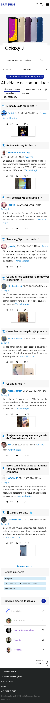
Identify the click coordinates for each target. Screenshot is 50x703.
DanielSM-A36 (14, 519)
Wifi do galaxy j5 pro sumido (22, 197)
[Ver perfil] (4, 113)
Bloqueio (8, 578)
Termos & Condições (11, 676)
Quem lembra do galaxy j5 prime (25, 331)
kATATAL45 (13, 478)
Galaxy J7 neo (14, 383)
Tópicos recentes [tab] (12, 90)
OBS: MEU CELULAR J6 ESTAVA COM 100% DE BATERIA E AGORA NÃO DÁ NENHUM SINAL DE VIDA (22, 583)
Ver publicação (10, 118)
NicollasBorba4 (15, 286)
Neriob (11, 113)
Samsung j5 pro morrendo (21, 239)
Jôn (9, 444)
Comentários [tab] (10, 93)
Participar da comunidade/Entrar (26, 77)
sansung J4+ (10, 588)
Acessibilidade (8, 672)
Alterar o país (8, 691)
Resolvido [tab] (26, 93)
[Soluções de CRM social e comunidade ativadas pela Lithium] (42, 662)
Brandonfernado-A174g (19, 152)
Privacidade (7, 681)
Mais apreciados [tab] (33, 90)
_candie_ (12, 205)
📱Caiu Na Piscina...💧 (19, 512)
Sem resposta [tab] (10, 97)
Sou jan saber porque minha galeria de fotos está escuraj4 (26, 437)
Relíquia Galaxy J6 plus (19, 145)
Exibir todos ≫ (25, 601)
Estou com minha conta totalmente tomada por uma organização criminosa (26, 468)
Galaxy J (43, 113)
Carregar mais (23, 566)
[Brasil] (8, 4)
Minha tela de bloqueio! (20, 106)
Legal (4, 686)
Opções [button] (42, 70)
